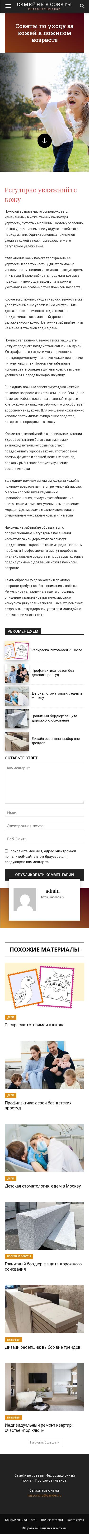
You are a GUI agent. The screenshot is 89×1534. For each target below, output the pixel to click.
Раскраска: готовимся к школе (57, 650)
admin (53, 890)
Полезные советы (19, 1256)
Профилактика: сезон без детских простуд (53, 672)
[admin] (25, 899)
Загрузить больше (43, 1442)
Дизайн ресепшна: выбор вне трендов (42, 1347)
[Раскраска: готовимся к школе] (17, 650)
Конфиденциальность (21, 1520)
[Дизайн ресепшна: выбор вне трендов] (17, 741)
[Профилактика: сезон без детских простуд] (17, 673)
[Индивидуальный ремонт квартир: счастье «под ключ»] (44, 1387)
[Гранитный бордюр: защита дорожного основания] (17, 718)
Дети (10, 1017)
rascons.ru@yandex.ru (44, 1495)
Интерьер (13, 1339)
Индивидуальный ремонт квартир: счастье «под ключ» (39, 1428)
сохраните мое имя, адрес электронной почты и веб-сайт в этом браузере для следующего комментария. (40, 856)
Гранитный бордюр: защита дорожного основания (54, 718)
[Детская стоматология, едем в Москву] (17, 696)
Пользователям (52, 1520)
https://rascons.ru (52, 897)
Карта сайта (75, 1520)
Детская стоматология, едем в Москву (43, 1185)
